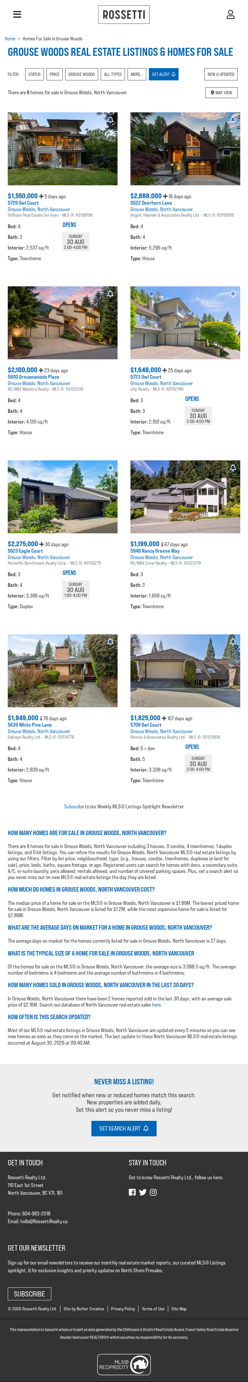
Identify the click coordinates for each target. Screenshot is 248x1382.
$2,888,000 (146, 196)
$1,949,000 (24, 718)
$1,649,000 (146, 370)
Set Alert (161, 74)
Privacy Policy (123, 1308)
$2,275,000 (23, 544)
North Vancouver (53, 209)
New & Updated (221, 74)
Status (34, 74)
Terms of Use (153, 1308)
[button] (17, 14)
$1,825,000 (146, 718)
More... (137, 74)
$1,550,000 (23, 196)
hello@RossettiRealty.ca (43, 1221)
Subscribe (74, 807)
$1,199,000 (145, 544)
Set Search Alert (121, 1128)
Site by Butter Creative (84, 1308)
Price (54, 74)
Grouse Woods (81, 74)
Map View (223, 92)
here (156, 1005)
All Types (113, 74)
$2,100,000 (23, 370)
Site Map (179, 1308)
